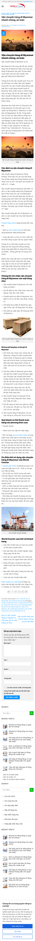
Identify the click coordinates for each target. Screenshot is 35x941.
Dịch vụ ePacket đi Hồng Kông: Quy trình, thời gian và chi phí (20, 747)
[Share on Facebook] (12, 591)
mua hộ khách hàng (20, 435)
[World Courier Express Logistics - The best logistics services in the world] (17, 6)
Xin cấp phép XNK (11, 805)
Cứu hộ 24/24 (10, 796)
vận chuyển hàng (15, 230)
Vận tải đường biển (18, 13)
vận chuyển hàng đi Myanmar (15, 609)
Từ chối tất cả (17, 937)
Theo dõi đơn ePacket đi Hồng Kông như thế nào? (20, 768)
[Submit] (32, 713)
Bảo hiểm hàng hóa (12, 815)
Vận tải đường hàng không (16, 601)
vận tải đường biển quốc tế (17, 611)
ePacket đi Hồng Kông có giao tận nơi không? (20, 726)
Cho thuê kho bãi (11, 801)
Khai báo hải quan (11, 819)
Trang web (7, 678)
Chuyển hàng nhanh (8, 223)
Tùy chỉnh (17, 931)
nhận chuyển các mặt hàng (11, 582)
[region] (17, 920)
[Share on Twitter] (15, 591)
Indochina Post (27, 1)
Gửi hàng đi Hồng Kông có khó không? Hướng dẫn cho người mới (20, 761)
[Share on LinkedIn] (26, 591)
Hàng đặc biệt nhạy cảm (14, 824)
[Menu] (2, 6)
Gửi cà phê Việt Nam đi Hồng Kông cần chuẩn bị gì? (19, 753)
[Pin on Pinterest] (22, 591)
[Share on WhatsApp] (8, 591)
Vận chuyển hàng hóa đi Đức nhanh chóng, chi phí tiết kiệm (26, 618)
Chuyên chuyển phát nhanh (9, 602)
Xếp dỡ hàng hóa (11, 810)
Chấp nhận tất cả (17, 926)
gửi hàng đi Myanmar (14, 607)
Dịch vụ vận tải (6, 13)
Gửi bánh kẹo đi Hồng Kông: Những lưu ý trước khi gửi (19, 885)
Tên (6, 660)
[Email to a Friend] (19, 591)
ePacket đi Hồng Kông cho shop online (21, 732)
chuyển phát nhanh (10, 466)
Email (6, 669)
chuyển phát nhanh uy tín (10, 605)
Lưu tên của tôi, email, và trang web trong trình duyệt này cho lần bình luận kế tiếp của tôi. (17, 690)
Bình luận (7, 643)
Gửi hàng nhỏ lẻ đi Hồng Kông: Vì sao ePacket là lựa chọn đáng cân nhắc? (21, 739)
